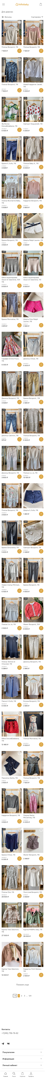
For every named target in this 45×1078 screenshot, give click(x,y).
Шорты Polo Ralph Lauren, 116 (30, 320)
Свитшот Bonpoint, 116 (32, 547)
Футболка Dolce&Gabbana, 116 (9, 125)
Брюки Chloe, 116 (8, 855)
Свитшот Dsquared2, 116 (32, 124)
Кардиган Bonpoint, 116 (32, 201)
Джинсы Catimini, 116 (10, 435)
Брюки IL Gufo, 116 (9, 163)
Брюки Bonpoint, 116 (10, 240)
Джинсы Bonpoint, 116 (10, 398)
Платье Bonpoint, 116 (10, 47)
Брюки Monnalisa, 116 (10, 319)
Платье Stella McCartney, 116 (29, 816)
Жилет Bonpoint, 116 (31, 855)
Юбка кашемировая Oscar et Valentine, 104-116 (11, 279)
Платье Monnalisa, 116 (32, 738)
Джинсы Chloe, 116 (30, 359)
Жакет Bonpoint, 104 (31, 624)
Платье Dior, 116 (8, 892)
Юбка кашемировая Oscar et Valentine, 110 (32, 278)
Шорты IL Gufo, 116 (30, 510)
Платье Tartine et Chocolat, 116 (8, 663)
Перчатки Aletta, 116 (10, 778)
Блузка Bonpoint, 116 (31, 701)
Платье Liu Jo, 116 (30, 473)
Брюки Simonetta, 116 (10, 547)
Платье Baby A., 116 (31, 163)
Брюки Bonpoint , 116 (31, 398)
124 (30, 996)
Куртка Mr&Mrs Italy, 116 (32, 929)
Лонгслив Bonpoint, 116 (32, 892)
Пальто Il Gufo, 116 (9, 701)
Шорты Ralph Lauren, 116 (33, 240)
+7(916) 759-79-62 (10, 1033)
